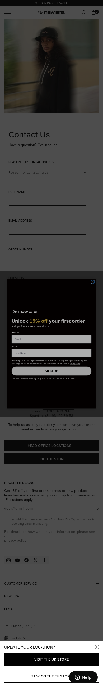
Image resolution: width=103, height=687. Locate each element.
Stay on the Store (51, 676)
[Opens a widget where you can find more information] (83, 677)
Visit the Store (51, 659)
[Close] (96, 647)
